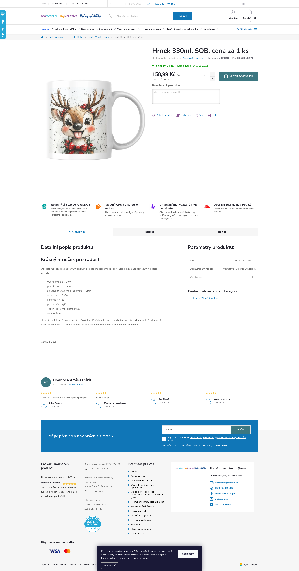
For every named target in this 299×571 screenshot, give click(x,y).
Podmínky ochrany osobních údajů (147, 501)
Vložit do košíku (241, 76)
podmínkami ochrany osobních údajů (210, 445)
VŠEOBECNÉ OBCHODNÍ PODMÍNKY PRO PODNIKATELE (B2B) (147, 495)
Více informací (141, 558)
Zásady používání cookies (143, 506)
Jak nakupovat (57, 3)
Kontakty (135, 524)
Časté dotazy (137, 533)
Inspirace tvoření (223, 504)
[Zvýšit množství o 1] (212, 74)
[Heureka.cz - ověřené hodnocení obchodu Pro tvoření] (92, 524)
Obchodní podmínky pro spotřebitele (142, 486)
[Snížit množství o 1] (212, 78)
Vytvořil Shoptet (251, 564)
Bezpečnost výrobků (141, 515)
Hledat (182, 16)
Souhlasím (188, 553)
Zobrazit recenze (75, 384)
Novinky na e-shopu (225, 493)
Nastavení (109, 565)
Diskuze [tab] (222, 232)
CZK (249, 3)
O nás (43, 3)
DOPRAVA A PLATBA (79, 3)
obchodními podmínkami (202, 437)
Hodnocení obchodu (141, 528)
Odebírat (240, 429)
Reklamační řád (138, 510)
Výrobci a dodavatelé (141, 519)
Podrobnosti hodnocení (193, 58)
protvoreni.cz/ (221, 498)
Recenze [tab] (149, 232)
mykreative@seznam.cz (226, 482)
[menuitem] (46, 29)
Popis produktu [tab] (77, 232)
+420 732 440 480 (224, 488)
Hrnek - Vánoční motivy (205, 298)
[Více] (247, 29)
